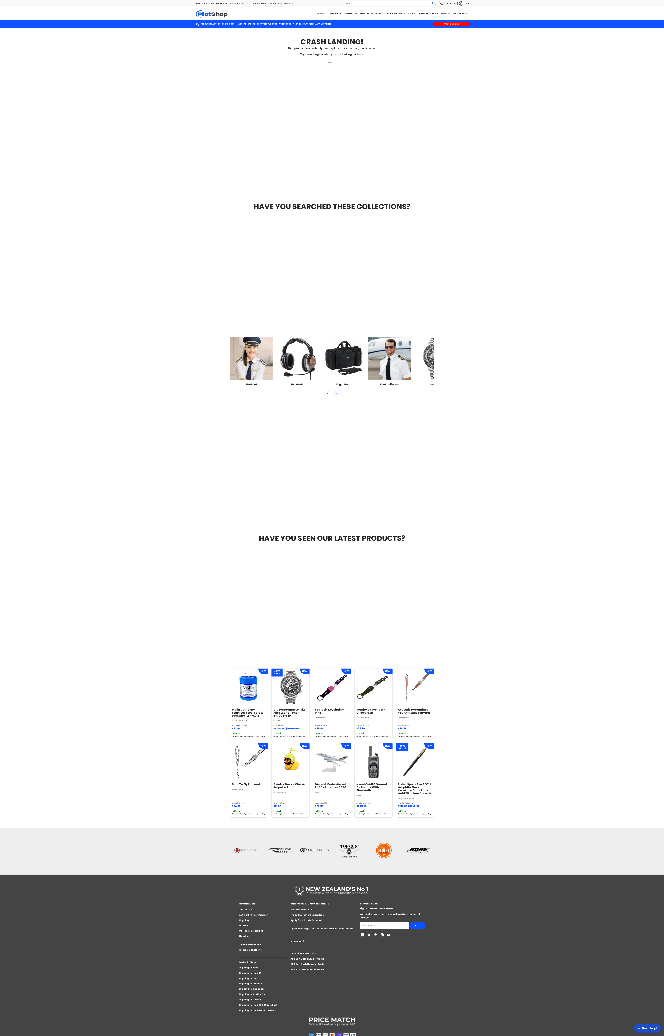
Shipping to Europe (250, 999)
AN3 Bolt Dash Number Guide (307, 958)
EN (467, 3)
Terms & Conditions (250, 949)
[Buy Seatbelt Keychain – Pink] (332, 687)
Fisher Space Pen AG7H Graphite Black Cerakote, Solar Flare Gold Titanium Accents (415, 788)
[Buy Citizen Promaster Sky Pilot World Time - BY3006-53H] (290, 687)
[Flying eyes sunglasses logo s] (280, 850)
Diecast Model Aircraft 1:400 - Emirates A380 (331, 785)
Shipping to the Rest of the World (258, 1010)
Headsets (241, 23)
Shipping (244, 920)
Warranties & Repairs (251, 930)
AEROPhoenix (321, 717)
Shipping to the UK (249, 978)
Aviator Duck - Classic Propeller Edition (289, 785)
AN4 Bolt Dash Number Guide (307, 964)
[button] (448, 3)
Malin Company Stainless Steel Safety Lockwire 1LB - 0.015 (248, 713)
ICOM (358, 795)
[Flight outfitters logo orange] (383, 850)
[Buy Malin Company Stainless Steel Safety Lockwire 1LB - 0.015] (249, 687)
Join (417, 925)
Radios (251, 23)
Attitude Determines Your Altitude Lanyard (414, 711)
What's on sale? (452, 23)
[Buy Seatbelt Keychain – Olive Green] (373, 687)
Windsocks (285, 23)
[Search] (434, 3)
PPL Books (271, 23)
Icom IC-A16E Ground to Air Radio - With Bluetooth (373, 787)
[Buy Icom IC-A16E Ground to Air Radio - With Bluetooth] (373, 762)
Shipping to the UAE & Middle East (258, 1005)
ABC (317, 792)
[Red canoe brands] (245, 850)
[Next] (336, 394)
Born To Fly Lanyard (246, 784)
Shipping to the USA (250, 973)
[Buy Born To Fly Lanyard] (249, 762)
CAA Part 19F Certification (253, 914)
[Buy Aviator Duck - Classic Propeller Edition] (290, 762)
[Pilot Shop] (211, 13)
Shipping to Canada (250, 983)
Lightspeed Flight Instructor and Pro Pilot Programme (321, 928)
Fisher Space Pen (406, 798)
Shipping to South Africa (253, 994)
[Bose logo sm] (418, 850)
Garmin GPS (227, 23)
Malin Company (239, 720)
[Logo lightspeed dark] (314, 850)
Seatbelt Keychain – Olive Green (371, 711)
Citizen (276, 720)
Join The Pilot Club (301, 909)
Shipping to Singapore (252, 988)
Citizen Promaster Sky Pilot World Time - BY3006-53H (289, 713)
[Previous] (328, 394)
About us (244, 936)
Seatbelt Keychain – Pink (329, 711)
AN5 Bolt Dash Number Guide (307, 969)
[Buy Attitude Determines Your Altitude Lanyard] (415, 687)
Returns (243, 925)
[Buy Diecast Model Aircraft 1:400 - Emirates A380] (332, 762)
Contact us (245, 909)
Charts (260, 23)
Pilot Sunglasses (302, 23)
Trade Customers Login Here (307, 914)
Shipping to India (248, 967)
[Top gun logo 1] (349, 850)
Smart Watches (322, 23)
